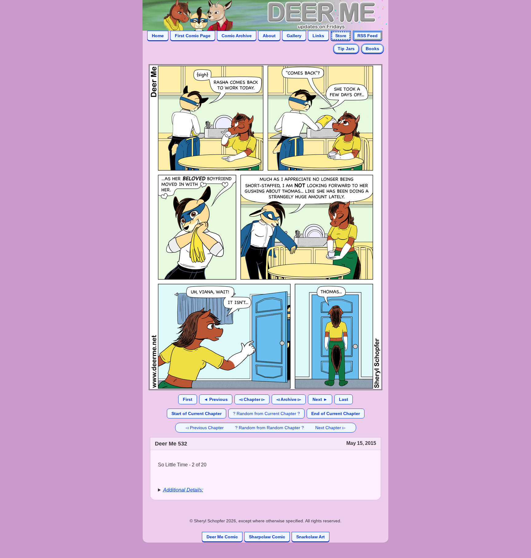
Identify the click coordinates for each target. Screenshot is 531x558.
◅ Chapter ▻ (252, 399)
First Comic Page (192, 35)
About (269, 35)
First (187, 399)
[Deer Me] (259, 15)
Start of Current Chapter (196, 413)
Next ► (320, 399)
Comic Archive (237, 35)
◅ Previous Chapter (204, 427)
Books (372, 48)
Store (340, 35)
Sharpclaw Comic (267, 536)
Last (343, 399)
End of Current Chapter (335, 413)
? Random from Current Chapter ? (266, 413)
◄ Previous (216, 399)
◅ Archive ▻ (288, 399)
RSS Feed (367, 35)
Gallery (294, 35)
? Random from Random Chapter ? (269, 427)
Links (318, 35)
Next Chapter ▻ (330, 427)
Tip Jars (346, 48)
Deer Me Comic (222, 536)
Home (158, 35)
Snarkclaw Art (310, 536)
